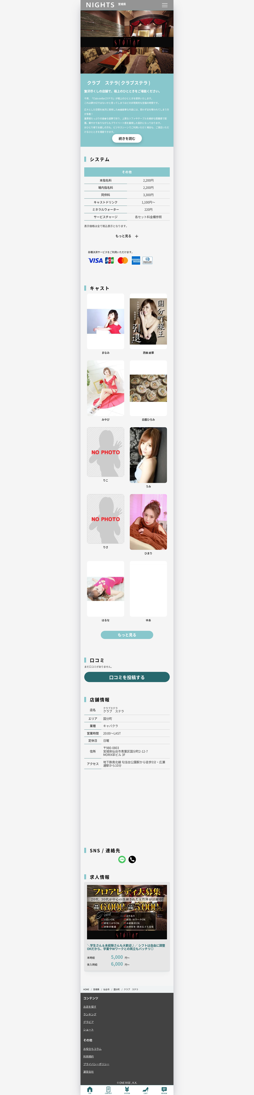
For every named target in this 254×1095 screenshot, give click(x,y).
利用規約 (88, 1056)
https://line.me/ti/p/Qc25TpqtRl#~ (122, 859)
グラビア (88, 1022)
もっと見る (127, 635)
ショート (88, 1029)
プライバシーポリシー (96, 1064)
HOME (86, 989)
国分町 (117, 989)
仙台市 (106, 989)
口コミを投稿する (127, 677)
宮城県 (96, 989)
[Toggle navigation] (164, 5)
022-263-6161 (132, 859)
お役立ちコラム (92, 1049)
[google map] (127, 806)
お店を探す (89, 1006)
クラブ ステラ (131, 989)
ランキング (89, 1014)
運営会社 (88, 1071)
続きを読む (127, 138)
